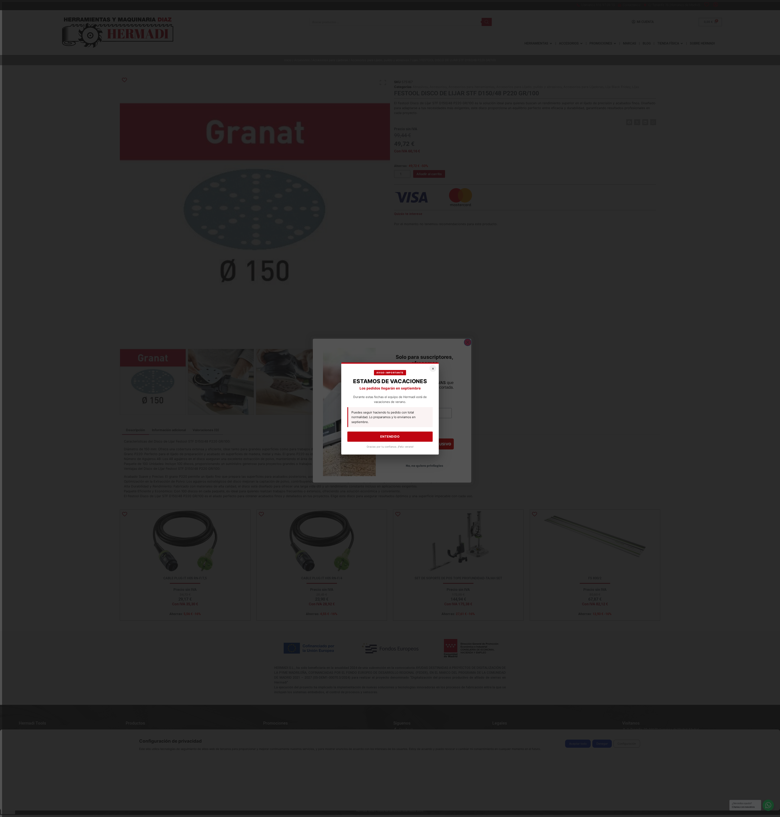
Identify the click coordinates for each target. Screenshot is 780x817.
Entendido (390, 436)
